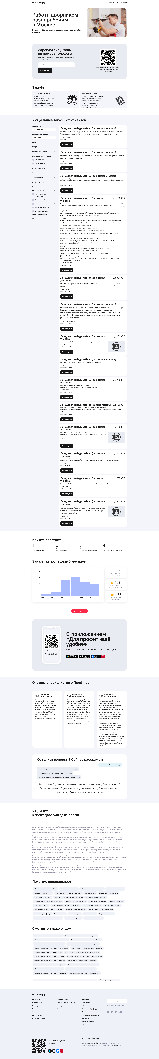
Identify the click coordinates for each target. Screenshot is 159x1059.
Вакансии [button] (85, 1018)
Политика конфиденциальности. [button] (100, 1047)
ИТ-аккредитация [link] (88, 1006)
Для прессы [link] (86, 1012)
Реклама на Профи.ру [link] (89, 1009)
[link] (66, 144)
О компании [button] (86, 1003)
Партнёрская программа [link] (90, 1015)
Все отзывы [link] (36, 1009)
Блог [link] (83, 1024)
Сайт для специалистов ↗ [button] (66, 1003)
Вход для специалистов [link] (65, 1006)
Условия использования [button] (40, 1012)
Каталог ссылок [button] (37, 1015)
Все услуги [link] (36, 1006)
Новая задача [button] (37, 1003)
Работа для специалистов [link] (66, 1009)
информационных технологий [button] (91, 1043)
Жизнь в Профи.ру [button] (88, 1021)
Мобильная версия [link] (39, 1018)
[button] (44, 142)
